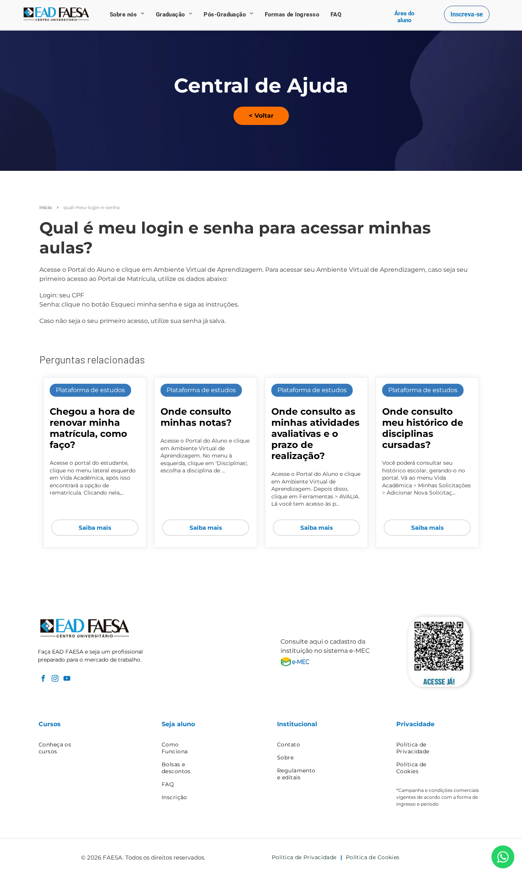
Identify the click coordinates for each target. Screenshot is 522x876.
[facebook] (43, 679)
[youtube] (67, 679)
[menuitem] (127, 14)
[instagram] (55, 679)
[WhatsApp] (502, 856)
